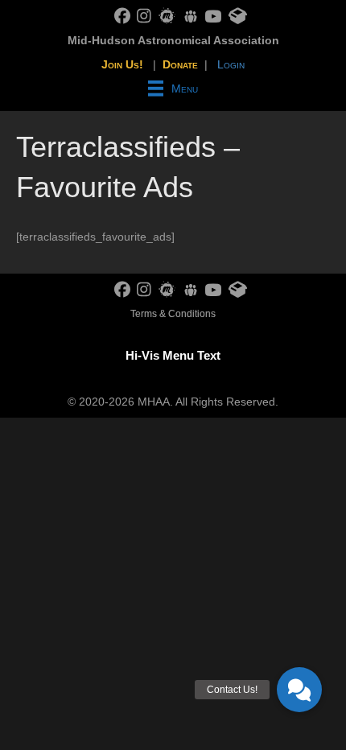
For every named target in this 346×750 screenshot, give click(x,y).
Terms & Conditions (173, 313)
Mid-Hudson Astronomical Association (173, 40)
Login (231, 64)
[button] (299, 689)
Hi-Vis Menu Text (173, 355)
